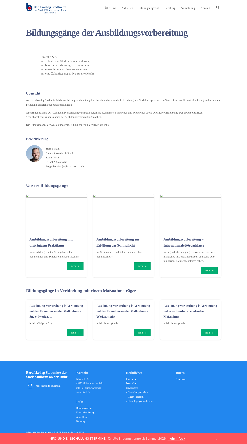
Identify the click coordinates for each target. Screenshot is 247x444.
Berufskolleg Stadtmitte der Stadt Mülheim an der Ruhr (53, 432)
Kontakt (205, 8)
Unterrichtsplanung (85, 412)
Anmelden (181, 379)
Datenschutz (131, 383)
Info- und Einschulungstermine (77, 438)
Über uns (110, 8)
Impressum (131, 379)
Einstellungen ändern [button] (138, 392)
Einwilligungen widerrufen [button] (141, 401)
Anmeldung (188, 8)
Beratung (169, 8)
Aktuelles (127, 8)
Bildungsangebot (148, 8)
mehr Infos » (176, 438)
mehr (73, 266)
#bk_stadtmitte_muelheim (47, 385)
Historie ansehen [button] (135, 396)
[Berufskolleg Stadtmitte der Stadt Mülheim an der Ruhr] (46, 12)
